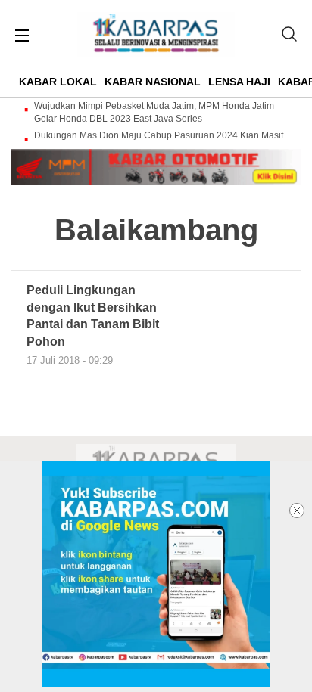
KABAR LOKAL (58, 82)
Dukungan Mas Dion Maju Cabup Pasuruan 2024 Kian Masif (158, 135)
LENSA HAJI (239, 82)
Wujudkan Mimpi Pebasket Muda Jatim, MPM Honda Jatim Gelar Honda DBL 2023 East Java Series (154, 112)
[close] (296, 510)
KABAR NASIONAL (153, 82)
